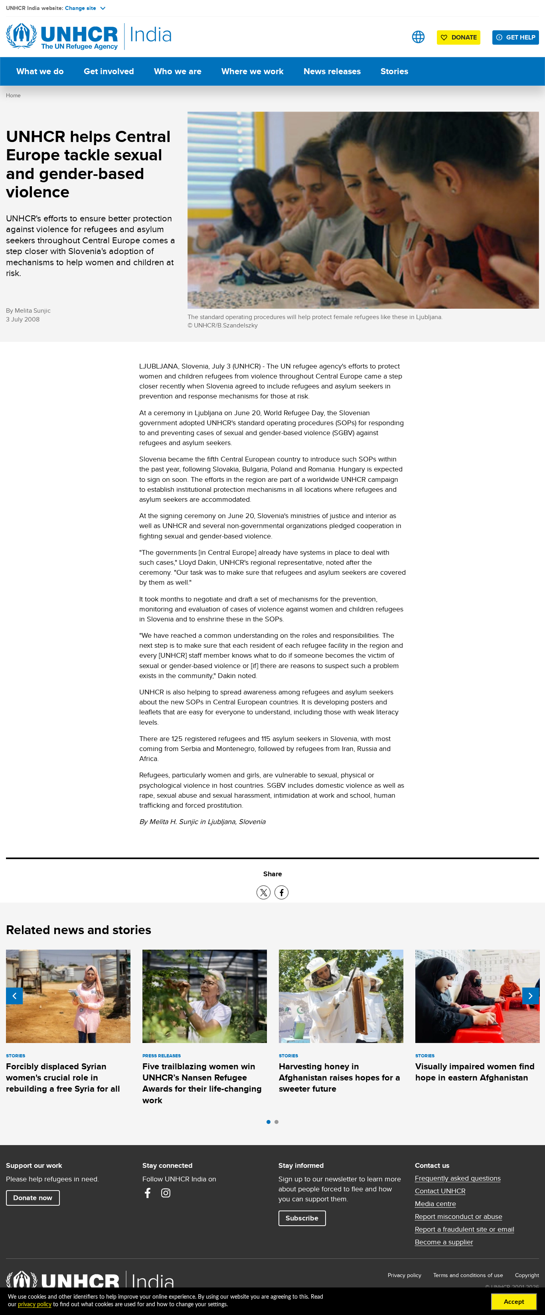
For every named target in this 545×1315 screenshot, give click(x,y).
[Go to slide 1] (270, 1124)
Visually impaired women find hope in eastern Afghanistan (475, 1072)
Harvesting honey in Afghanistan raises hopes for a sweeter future (339, 1078)
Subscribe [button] (302, 1218)
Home (13, 95)
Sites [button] (418, 36)
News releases (332, 71)
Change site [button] (80, 8)
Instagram (166, 1193)
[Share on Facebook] (281, 892)
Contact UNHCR (440, 1191)
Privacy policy (404, 1275)
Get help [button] (520, 37)
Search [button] (393, 36)
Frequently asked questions (458, 1178)
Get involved (109, 71)
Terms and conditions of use (468, 1275)
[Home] (62, 37)
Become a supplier (444, 1242)
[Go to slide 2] (278, 1124)
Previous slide (14, 996)
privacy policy (34, 1304)
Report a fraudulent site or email (464, 1229)
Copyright (527, 1275)
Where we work (252, 71)
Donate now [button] (32, 1198)
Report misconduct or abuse (458, 1216)
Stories (394, 71)
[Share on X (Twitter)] (264, 892)
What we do (40, 71)
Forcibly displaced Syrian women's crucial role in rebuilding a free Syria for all (63, 1078)
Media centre (435, 1203)
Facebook (147, 1193)
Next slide (530, 996)
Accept (514, 1302)
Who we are (177, 71)
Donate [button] (464, 37)
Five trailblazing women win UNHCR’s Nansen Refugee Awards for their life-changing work (202, 1083)
